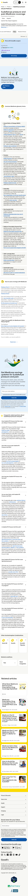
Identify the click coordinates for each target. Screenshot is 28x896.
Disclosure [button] (23, 36)
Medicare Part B (5, 293)
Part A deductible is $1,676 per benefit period (15, 195)
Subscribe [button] (14, 397)
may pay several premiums (10, 161)
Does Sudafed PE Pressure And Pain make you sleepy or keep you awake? (12, 422)
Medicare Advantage (9, 129)
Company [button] (3, 811)
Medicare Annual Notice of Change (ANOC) (14, 126)
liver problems (5, 541)
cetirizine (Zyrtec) (21, 500)
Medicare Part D (5, 287)
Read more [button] (4, 27)
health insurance (8, 158)
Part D (10, 131)
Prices (9, 7)
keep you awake (6, 430)
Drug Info (9, 18)
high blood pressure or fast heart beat (11, 539)
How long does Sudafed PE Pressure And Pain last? (12, 477)
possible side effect (13, 572)
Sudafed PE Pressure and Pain (8, 24)
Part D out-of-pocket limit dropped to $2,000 (15, 247)
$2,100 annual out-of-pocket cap (9, 303)
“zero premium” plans (9, 176)
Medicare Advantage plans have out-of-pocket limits (13, 215)
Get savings (14, 55)
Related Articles (22, 31)
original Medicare (8, 134)
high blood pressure (17, 546)
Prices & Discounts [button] (6, 795)
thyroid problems (6, 547)
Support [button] (3, 807)
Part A (14, 134)
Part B (21, 134)
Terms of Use (7, 406)
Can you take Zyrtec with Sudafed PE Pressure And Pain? (11, 495)
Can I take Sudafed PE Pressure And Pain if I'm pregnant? (12, 584)
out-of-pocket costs (8, 298)
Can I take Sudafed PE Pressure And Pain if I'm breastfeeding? (12, 609)
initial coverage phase (9, 260)
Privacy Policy (23, 406)
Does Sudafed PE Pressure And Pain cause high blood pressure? (12, 560)
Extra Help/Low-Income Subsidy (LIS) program (12, 326)
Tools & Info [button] (4, 799)
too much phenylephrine (8, 463)
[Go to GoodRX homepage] (4, 2)
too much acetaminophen (12, 461)
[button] (17, 2)
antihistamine (12, 502)
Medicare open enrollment (10, 146)
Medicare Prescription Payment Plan (13, 231)
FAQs (14, 31)
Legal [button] (2, 814)
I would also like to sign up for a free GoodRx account (14, 394)
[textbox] (14, 391)
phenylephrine (5, 432)
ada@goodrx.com (8, 868)
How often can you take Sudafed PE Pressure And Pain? (11, 446)
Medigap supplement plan (10, 183)
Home (2, 7)
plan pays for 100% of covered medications (14, 272)
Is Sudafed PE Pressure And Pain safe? (11, 527)
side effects (5, 515)
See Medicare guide (6, 86)
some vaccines (13, 200)
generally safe (14, 596)
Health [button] (2, 803)
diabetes (13, 547)
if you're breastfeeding (7, 617)
